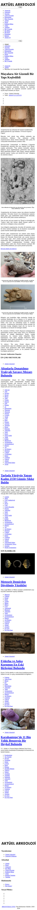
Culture (7, 452)
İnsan (6, 765)
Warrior (7, 413)
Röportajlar (8, 17)
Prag (6, 502)
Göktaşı (7, 596)
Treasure (7, 425)
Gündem (7, 457)
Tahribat (7, 27)
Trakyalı (7, 390)
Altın (6, 398)
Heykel (7, 758)
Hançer (7, 402)
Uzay (6, 606)
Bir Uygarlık (8, 29)
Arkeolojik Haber (10, 462)
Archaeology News (10, 544)
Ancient (7, 546)
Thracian (7, 410)
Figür (6, 684)
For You (7, 628)
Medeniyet (8, 440)
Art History (8, 449)
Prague (7, 508)
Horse (6, 427)
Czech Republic (9, 507)
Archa (6, 464)
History (7, 445)
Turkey (7, 772)
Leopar (7, 763)
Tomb (6, 417)
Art (6, 447)
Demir (6, 598)
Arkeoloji (7, 12)
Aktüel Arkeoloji (10, 364)
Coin (6, 505)
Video (6, 26)
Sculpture (7, 760)
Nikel (6, 600)
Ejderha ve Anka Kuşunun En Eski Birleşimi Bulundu (13, 664)
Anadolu (7, 774)
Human (7, 767)
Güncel (7, 459)
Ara (20, 7)
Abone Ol (8, 37)
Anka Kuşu (8, 679)
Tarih (6, 432)
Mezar (6, 396)
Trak (6, 391)
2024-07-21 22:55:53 (15, 95)
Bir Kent (7, 32)
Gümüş (7, 497)
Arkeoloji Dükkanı (11, 856)
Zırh (6, 403)
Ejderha (7, 677)
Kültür (6, 439)
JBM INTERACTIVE (8, 906)
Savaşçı (7, 393)
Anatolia (7, 775)
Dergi (6, 22)
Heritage (7, 451)
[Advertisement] (18, 818)
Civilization (8, 454)
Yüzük (7, 400)
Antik (6, 437)
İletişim (7, 36)
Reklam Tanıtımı (10, 875)
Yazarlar (7, 14)
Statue (6, 762)
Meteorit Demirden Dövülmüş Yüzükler (14, 583)
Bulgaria (7, 429)
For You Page (9, 630)
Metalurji (7, 610)
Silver (6, 503)
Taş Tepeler (8, 757)
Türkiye (7, 770)
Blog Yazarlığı (9, 19)
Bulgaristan (8, 408)
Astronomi (8, 608)
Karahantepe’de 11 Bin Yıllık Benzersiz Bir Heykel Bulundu (16, 740)
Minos (6, 603)
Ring (6, 420)
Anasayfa (7, 10)
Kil (5, 682)
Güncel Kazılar (9, 15)
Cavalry (7, 415)
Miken (6, 605)
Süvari (6, 395)
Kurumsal (7, 34)
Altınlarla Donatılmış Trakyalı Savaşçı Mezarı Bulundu (16, 372)
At (5, 407)
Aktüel (7, 20)
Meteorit (7, 594)
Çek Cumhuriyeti (10, 500)
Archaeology (8, 442)
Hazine (7, 405)
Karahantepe (8, 755)
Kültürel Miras (9, 24)
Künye (7, 884)
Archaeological (9, 444)
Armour (7, 424)
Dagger (7, 422)
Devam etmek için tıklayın (9, 249)
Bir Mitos (7, 31)
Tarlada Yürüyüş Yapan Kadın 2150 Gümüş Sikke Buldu (17, 479)
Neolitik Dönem (9, 769)
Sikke (6, 498)
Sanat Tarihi (8, 435)
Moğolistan (8, 686)
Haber (6, 456)
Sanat (6, 434)
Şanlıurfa (7, 777)
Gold (6, 418)
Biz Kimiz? (8, 886)
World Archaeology (10, 547)
